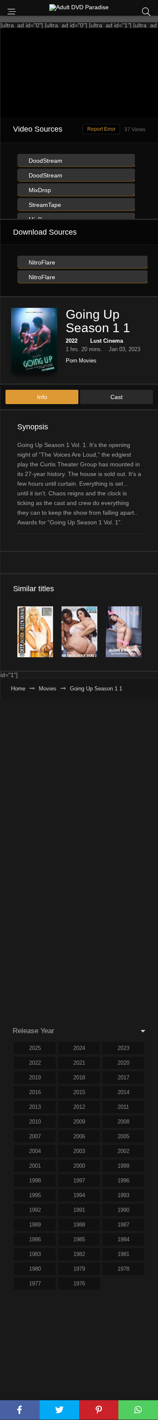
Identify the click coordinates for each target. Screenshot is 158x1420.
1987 (123, 1225)
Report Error (101, 129)
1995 (35, 1195)
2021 (79, 1063)
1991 (79, 1210)
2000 (79, 1166)
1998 (35, 1180)
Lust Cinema (106, 341)
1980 (35, 1269)
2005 (123, 1136)
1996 (123, 1180)
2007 (35, 1136)
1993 (123, 1195)
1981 (123, 1254)
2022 (72, 341)
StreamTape (44, 204)
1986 (35, 1239)
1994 (79, 1195)
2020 (123, 1063)
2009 (79, 1122)
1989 (35, 1225)
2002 (123, 1151)
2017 (123, 1077)
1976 (79, 1283)
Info (42, 397)
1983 (35, 1254)
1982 (79, 1254)
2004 (35, 1151)
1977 (35, 1283)
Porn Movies (81, 360)
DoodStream (44, 160)
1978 (123, 1269)
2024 (79, 1048)
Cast (116, 397)
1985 (79, 1239)
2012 (79, 1107)
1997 (79, 1180)
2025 (35, 1048)
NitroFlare (41, 262)
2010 (35, 1122)
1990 (123, 1210)
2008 (123, 1122)
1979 (79, 1269)
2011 (123, 1107)
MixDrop (39, 190)
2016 (35, 1092)
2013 (35, 1107)
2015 (79, 1092)
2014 (123, 1092)
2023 (123, 1048)
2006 (79, 1136)
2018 (79, 1077)
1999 (123, 1166)
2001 (35, 1166)
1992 (35, 1210)
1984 (123, 1239)
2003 (79, 1151)
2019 (35, 1077)
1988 (79, 1225)
